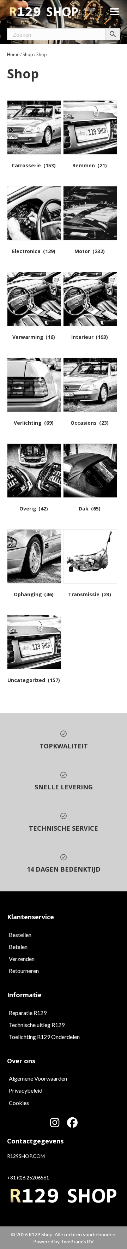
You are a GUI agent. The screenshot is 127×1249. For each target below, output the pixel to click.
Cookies (19, 1102)
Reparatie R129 (28, 1012)
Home (13, 54)
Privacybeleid (25, 1090)
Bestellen (20, 934)
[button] (55, 1123)
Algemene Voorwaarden (38, 1078)
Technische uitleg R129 (37, 1024)
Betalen (18, 946)
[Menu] (114, 12)
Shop (28, 54)
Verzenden (22, 958)
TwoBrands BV (77, 1241)
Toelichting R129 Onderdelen (44, 1036)
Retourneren (24, 970)
